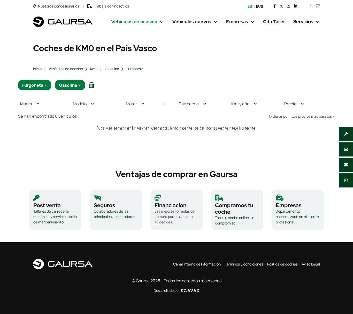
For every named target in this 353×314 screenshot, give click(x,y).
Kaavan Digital (190, 290)
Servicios (303, 22)
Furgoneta (134, 68)
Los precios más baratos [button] (312, 116)
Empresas (237, 22)
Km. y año (240, 104)
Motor (131, 104)
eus (259, 6)
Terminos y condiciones (244, 264)
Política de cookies (282, 264)
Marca (26, 104)
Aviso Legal (311, 264)
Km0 (94, 68)
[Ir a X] (281, 6)
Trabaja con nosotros (111, 6)
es (250, 6)
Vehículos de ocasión (134, 22)
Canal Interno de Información (197, 264)
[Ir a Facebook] (274, 6)
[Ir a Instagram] (288, 6)
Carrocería (189, 104)
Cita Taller (274, 22)
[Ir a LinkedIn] (295, 6)
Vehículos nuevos (191, 22)
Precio (290, 104)
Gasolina (112, 68)
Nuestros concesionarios (58, 6)
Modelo (80, 104)
